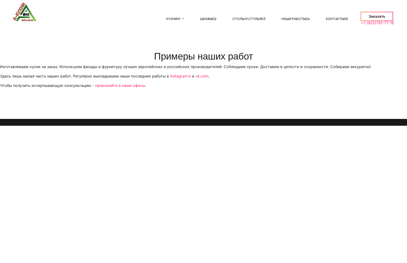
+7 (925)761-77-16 (377, 22)
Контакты (337, 18)
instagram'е (180, 76)
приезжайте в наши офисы (120, 85)
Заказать (377, 16)
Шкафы (208, 18)
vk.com (201, 76)
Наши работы (295, 18)
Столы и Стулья (248, 18)
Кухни (173, 18)
